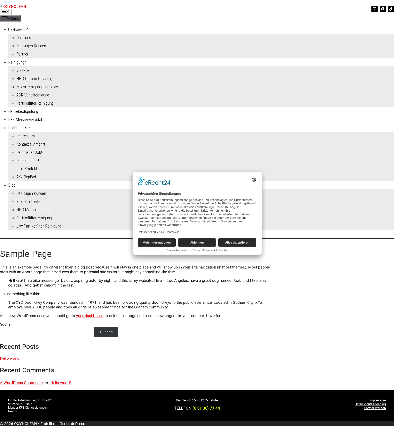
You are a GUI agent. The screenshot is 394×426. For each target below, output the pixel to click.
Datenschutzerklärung (370, 404)
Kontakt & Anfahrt (30, 144)
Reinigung (16, 62)
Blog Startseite (28, 201)
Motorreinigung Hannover (37, 86)
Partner (22, 54)
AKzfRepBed (26, 176)
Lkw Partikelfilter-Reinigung (38, 226)
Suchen (6, 324)
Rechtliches (17, 127)
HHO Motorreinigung (33, 209)
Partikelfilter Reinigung (35, 103)
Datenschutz (26, 160)
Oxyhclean (16, 29)
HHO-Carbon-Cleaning (34, 78)
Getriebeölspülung (23, 111)
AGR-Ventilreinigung (32, 95)
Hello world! (10, 358)
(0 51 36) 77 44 (206, 408)
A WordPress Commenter (22, 382)
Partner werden (375, 408)
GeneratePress (72, 423)
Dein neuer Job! (29, 152)
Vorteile (22, 70)
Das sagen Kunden (31, 45)
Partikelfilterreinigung (34, 217)
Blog (11, 185)
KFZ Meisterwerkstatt (26, 119)
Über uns (23, 37)
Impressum (25, 136)
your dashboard (89, 315)
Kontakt (31, 168)
